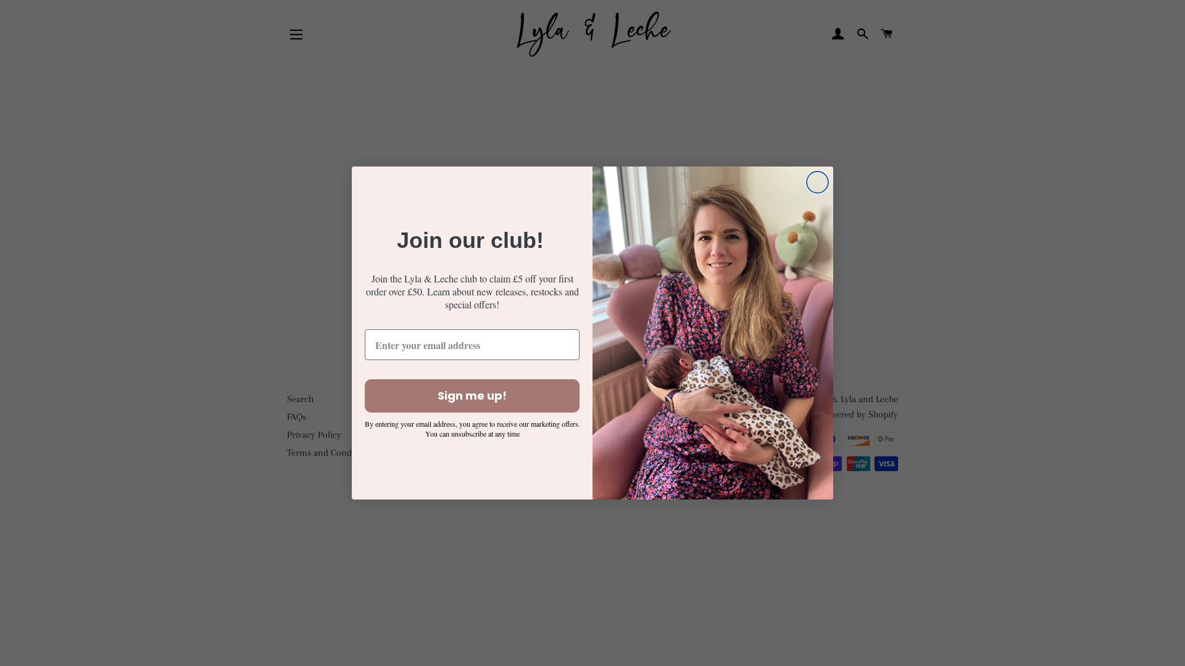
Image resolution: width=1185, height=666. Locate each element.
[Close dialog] (817, 182)
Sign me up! (472, 395)
